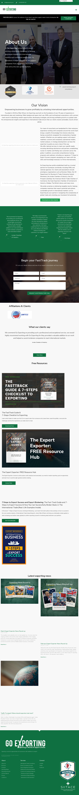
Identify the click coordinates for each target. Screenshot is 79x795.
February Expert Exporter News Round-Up (54, 644)
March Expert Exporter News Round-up (13, 631)
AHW (8, 756)
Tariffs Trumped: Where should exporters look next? (17, 713)
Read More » (3, 644)
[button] (76, 9)
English (64, 0)
